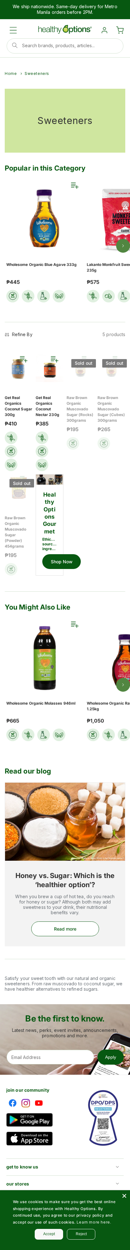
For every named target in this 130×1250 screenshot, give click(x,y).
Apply (110, 1057)
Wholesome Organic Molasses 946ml (40, 703)
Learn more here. (94, 1222)
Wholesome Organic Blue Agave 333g (41, 264)
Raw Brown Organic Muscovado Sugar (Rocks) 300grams (80, 409)
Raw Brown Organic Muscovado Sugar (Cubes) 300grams (111, 409)
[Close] (124, 1196)
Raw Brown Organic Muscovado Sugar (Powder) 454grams (16, 532)
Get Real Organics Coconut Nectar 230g (47, 406)
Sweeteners (37, 73)
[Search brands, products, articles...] (15, 45)
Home (11, 73)
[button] (13, 30)
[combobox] (65, 45)
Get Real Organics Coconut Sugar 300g (18, 406)
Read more (65, 929)
